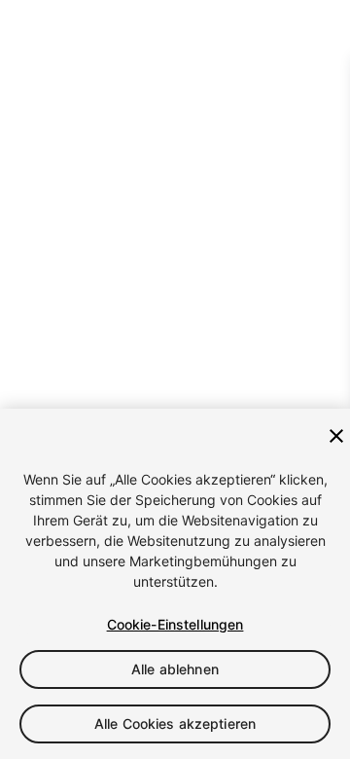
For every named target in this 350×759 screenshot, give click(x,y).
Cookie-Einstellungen (175, 624)
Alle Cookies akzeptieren (175, 723)
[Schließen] (336, 436)
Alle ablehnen (175, 669)
